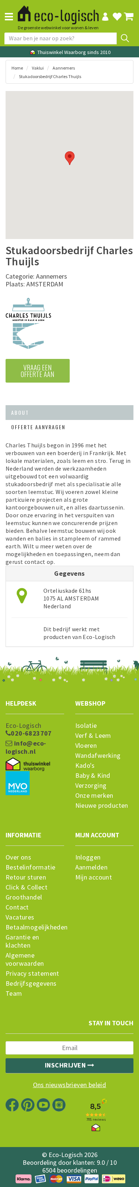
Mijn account (93, 877)
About (20, 412)
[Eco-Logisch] (58, 11)
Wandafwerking (98, 755)
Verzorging (91, 785)
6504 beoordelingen (69, 1170)
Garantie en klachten (22, 941)
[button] (69, 158)
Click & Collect (26, 887)
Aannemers (64, 68)
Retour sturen (26, 877)
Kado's (85, 765)
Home (17, 68)
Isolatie (86, 726)
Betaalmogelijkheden (35, 927)
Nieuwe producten (101, 805)
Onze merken (94, 795)
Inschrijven (66, 1065)
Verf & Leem (93, 736)
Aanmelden (91, 867)
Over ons (18, 857)
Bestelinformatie (30, 867)
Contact (17, 907)
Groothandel (24, 897)
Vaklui (38, 68)
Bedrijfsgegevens (31, 983)
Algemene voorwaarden (25, 959)
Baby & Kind (92, 775)
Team (14, 993)
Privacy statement (32, 973)
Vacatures (20, 917)
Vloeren (86, 746)
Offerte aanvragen (38, 427)
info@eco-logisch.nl (26, 747)
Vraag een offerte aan (37, 371)
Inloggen (88, 857)
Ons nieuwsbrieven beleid (69, 1085)
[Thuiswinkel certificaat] (28, 764)
